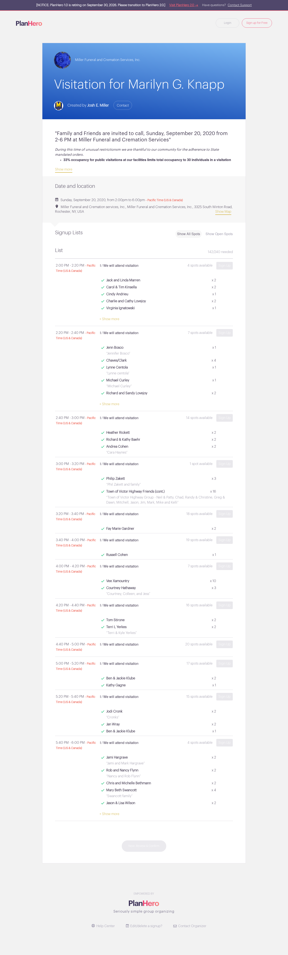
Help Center (105, 926)
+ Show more (109, 319)
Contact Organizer (192, 926)
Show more (63, 169)
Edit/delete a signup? (146, 926)
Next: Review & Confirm (143, 846)
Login (227, 23)
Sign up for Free (257, 23)
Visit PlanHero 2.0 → (183, 5)
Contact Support (240, 5)
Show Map (223, 211)
